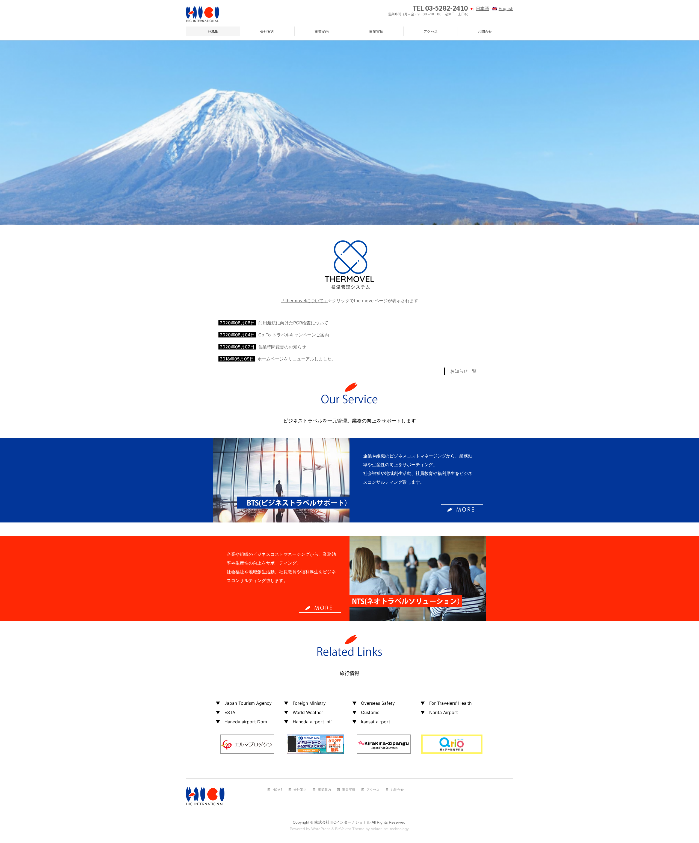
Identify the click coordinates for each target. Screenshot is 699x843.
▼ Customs (365, 712)
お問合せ (397, 790)
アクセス (373, 790)
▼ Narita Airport (439, 712)
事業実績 (348, 790)
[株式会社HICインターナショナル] (202, 16)
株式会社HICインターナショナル (342, 822)
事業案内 (324, 790)
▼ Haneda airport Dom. (242, 721)
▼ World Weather (303, 712)
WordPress (320, 829)
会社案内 (300, 790)
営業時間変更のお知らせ (282, 346)
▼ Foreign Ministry (305, 703)
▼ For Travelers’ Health (446, 703)
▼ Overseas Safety (373, 703)
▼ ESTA (225, 712)
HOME (277, 790)
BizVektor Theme (350, 829)
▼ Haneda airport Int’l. (309, 721)
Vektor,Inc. (380, 829)
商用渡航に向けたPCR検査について (293, 322)
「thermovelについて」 (304, 300)
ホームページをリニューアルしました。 (296, 359)
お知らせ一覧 (463, 371)
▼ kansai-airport (371, 721)
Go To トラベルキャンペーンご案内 (293, 334)
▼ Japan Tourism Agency (244, 703)
